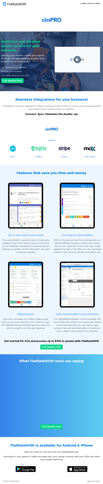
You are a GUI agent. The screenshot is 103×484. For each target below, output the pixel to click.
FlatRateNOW (14, 481)
